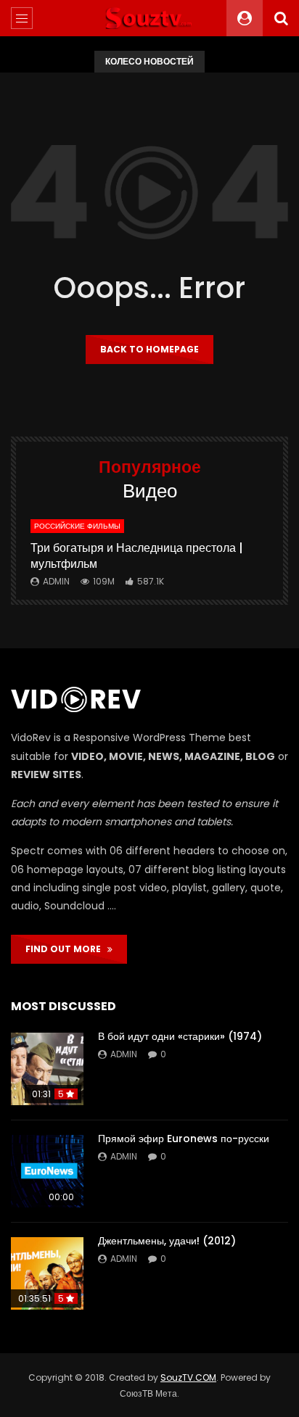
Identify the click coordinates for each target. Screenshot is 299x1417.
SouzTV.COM (188, 1377)
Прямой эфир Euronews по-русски (183, 1138)
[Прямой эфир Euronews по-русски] (47, 1171)
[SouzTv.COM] (149, 18)
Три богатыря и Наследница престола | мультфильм (136, 556)
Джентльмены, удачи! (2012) (167, 1241)
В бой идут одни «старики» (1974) (180, 1036)
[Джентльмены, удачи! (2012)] (47, 1273)
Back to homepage (149, 349)
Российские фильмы (77, 526)
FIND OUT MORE (66, 949)
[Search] (281, 18)
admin (56, 581)
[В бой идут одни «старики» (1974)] (47, 1069)
